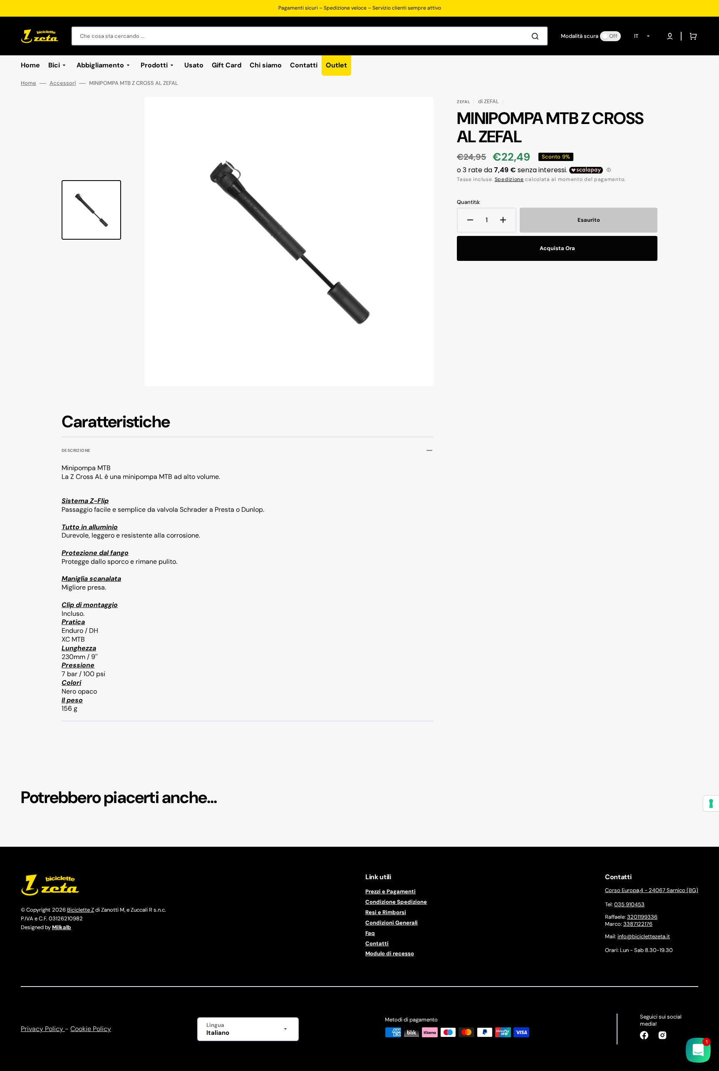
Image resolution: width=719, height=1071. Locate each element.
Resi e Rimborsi (385, 912)
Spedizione (509, 179)
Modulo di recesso (389, 953)
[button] (670, 36)
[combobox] (310, 36)
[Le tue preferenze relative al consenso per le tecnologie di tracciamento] (711, 803)
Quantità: (468, 202)
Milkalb (61, 927)
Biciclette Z (80, 909)
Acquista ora (557, 248)
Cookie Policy (90, 1028)
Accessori (63, 83)
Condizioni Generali (391, 922)
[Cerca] (537, 36)
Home (28, 83)
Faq (370, 933)
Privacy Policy (43, 1028)
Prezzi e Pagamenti (390, 891)
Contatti (377, 943)
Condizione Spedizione (396, 901)
